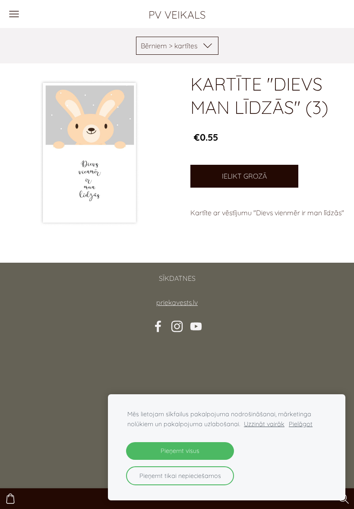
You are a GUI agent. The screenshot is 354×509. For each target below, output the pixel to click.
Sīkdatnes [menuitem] (177, 278)
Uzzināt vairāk (264, 424)
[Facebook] (158, 326)
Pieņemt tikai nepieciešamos (180, 476)
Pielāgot (301, 424)
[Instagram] (177, 326)
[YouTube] (196, 326)
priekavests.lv (177, 302)
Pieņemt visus (180, 451)
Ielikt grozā (244, 176)
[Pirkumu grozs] (10, 498)
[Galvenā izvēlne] (14, 14)
